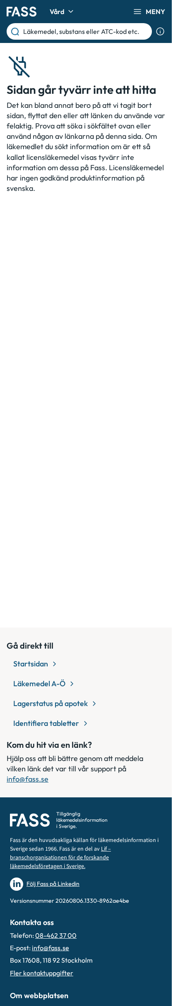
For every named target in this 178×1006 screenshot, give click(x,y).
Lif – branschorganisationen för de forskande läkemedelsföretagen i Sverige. (60, 857)
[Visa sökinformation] (160, 31)
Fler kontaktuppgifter (41, 973)
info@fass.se (27, 779)
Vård (57, 11)
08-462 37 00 (56, 935)
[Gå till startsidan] (21, 11)
